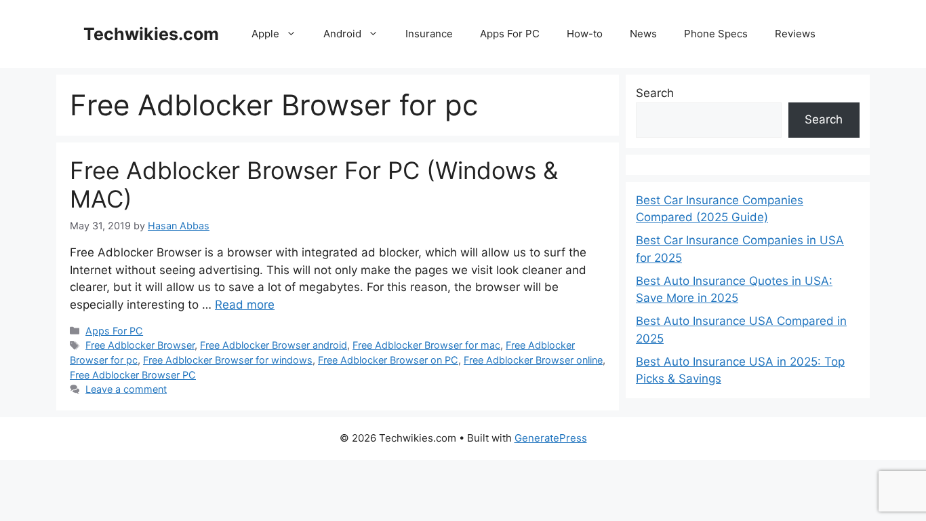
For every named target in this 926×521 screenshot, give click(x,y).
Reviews (795, 33)
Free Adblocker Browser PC (133, 375)
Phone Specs (716, 33)
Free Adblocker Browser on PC (388, 360)
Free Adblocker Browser (140, 345)
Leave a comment (126, 389)
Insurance (429, 33)
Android (342, 33)
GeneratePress (551, 437)
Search (655, 93)
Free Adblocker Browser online (533, 360)
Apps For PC (510, 33)
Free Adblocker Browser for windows (228, 360)
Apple (265, 33)
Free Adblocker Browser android (273, 345)
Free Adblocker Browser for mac (426, 345)
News (643, 33)
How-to (585, 33)
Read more (245, 304)
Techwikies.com (151, 34)
